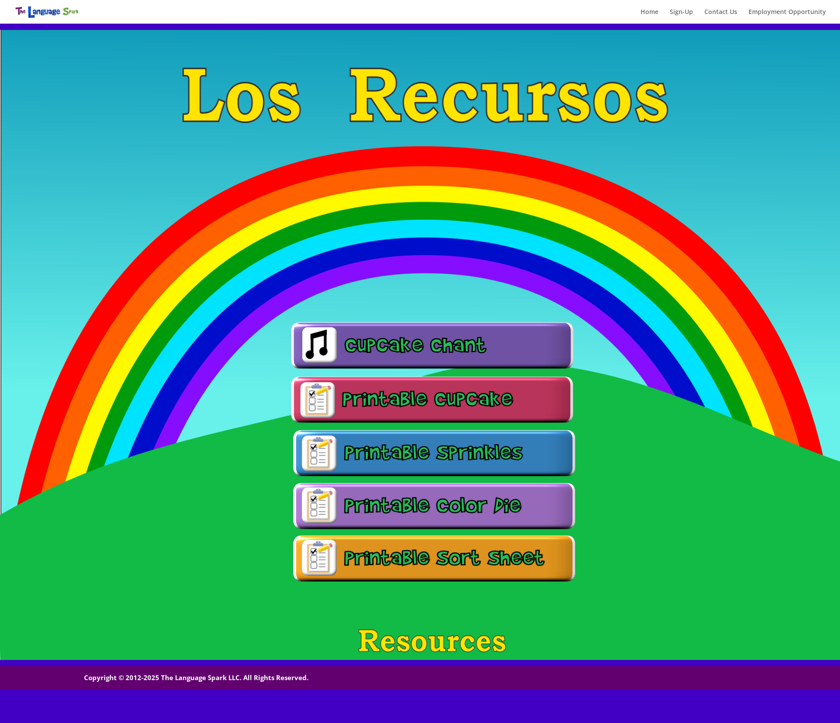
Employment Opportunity (787, 12)
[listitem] (432, 345)
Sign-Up (681, 12)
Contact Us (720, 12)
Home (649, 12)
